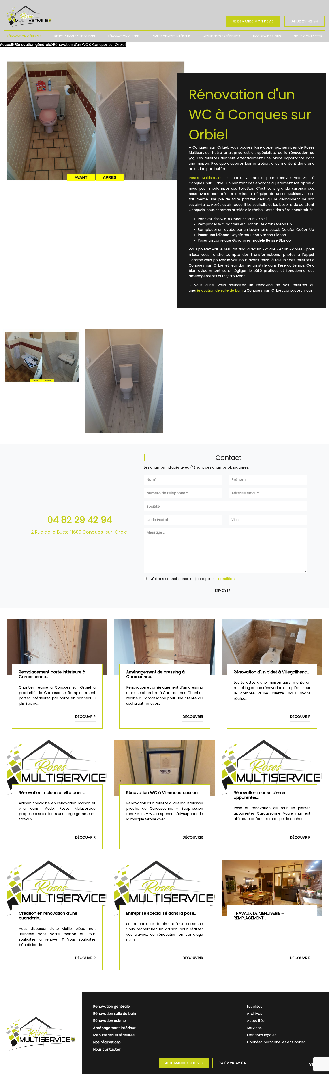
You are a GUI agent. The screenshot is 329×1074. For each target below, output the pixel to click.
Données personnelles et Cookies (276, 1042)
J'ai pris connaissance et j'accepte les (194, 578)
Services (254, 1027)
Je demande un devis (184, 1063)
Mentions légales (261, 1035)
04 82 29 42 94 (304, 21)
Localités (254, 1006)
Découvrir (85, 716)
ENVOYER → (225, 590)
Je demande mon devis (253, 21)
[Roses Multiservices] (29, 16)
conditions (227, 578)
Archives (254, 1013)
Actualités (256, 1020)
